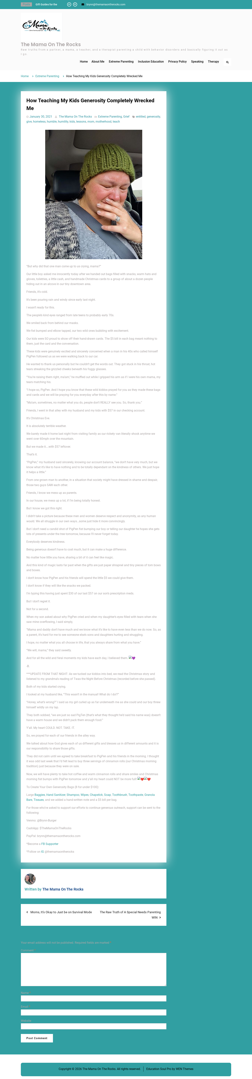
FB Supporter (49, 844)
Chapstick (96, 795)
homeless (39, 121)
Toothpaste (135, 795)
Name (26, 993)
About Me (98, 61)
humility (63, 121)
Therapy (213, 61)
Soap (107, 795)
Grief (126, 116)
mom (90, 121)
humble (52, 121)
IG (42, 851)
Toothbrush (119, 795)
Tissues (39, 800)
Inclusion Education (151, 61)
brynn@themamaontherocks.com (106, 4)
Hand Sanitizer (55, 795)
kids (72, 121)
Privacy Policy (177, 61)
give (29, 121)
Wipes (85, 795)
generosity (153, 116)
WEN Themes (184, 1069)
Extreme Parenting (121, 61)
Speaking (197, 61)
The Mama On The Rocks (51, 44)
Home (84, 61)
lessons (81, 121)
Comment (28, 950)
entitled (141, 116)
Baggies (39, 795)
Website (26, 1021)
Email (25, 1006)
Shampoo (73, 795)
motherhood (103, 121)
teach (116, 121)
